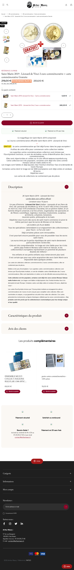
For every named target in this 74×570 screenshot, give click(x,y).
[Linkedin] (22, 523)
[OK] (66, 507)
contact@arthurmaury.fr (23, 437)
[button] (37, 461)
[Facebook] (4, 523)
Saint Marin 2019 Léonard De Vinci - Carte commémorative (30, 96)
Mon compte (8, 489)
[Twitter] (16, 523)
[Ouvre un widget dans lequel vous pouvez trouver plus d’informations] (67, 566)
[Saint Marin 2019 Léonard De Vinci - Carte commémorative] (5, 96)
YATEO (28, 560)
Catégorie (7, 473)
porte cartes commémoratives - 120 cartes (54, 377)
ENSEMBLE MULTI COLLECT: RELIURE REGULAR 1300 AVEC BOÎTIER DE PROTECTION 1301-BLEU (18, 381)
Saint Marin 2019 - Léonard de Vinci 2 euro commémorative (30, 105)
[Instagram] (10, 523)
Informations (8, 481)
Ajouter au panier (38, 123)
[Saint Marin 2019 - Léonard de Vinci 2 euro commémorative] (5, 105)
